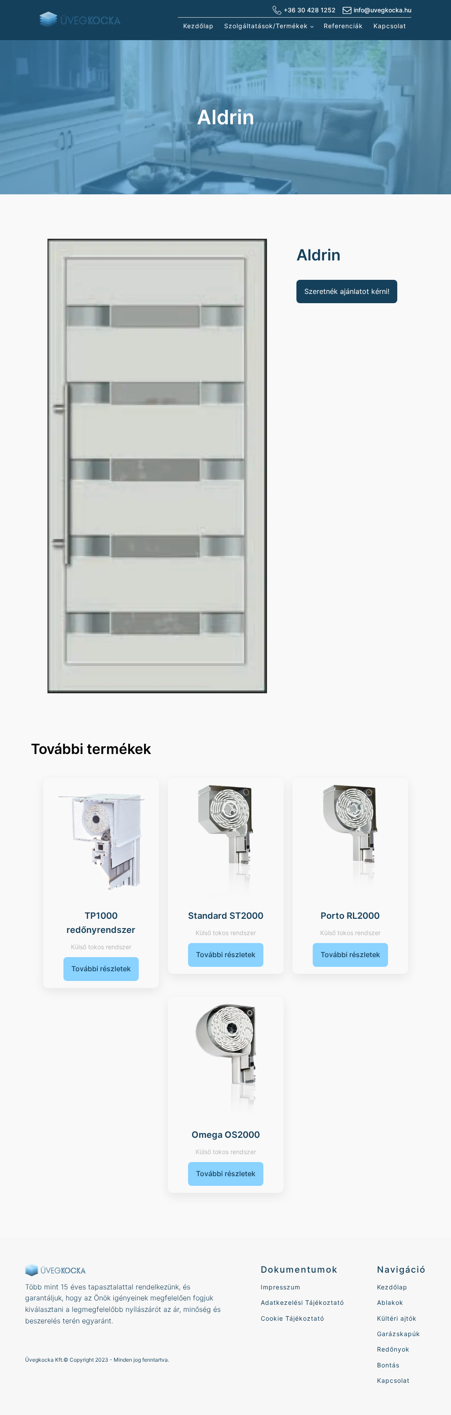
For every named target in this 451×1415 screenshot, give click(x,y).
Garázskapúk (398, 1333)
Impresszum (280, 1287)
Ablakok (390, 1302)
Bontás (388, 1365)
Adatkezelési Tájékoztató (302, 1302)
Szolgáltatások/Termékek (266, 26)
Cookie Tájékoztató (292, 1318)
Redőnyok (393, 1349)
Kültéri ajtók (397, 1318)
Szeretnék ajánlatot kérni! (346, 291)
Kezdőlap (198, 26)
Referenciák (343, 26)
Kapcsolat (389, 26)
